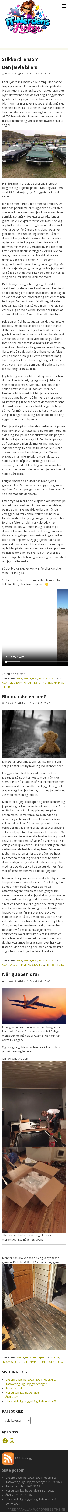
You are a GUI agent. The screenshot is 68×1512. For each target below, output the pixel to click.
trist (53, 964)
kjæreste (39, 964)
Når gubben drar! (22, 974)
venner (61, 964)
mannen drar (38, 1361)
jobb (30, 964)
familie (22, 964)
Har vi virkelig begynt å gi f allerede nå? (30, 1401)
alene (5, 682)
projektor (53, 1361)
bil (11, 682)
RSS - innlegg (23, 1458)
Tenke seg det (15, 1388)
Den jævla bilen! (19, 67)
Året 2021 (12, 1397)
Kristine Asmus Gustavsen (35, 73)
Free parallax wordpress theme (36, 1509)
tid (8, 686)
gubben (15, 1361)
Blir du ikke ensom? (24, 696)
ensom (18, 682)
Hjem (34, 678)
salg (62, 1361)
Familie (27, 678)
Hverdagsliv (46, 678)
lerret (25, 1361)
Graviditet (31, 1357)
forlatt (27, 682)
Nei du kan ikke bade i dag (22, 1392)
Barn (19, 678)
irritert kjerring (43, 682)
